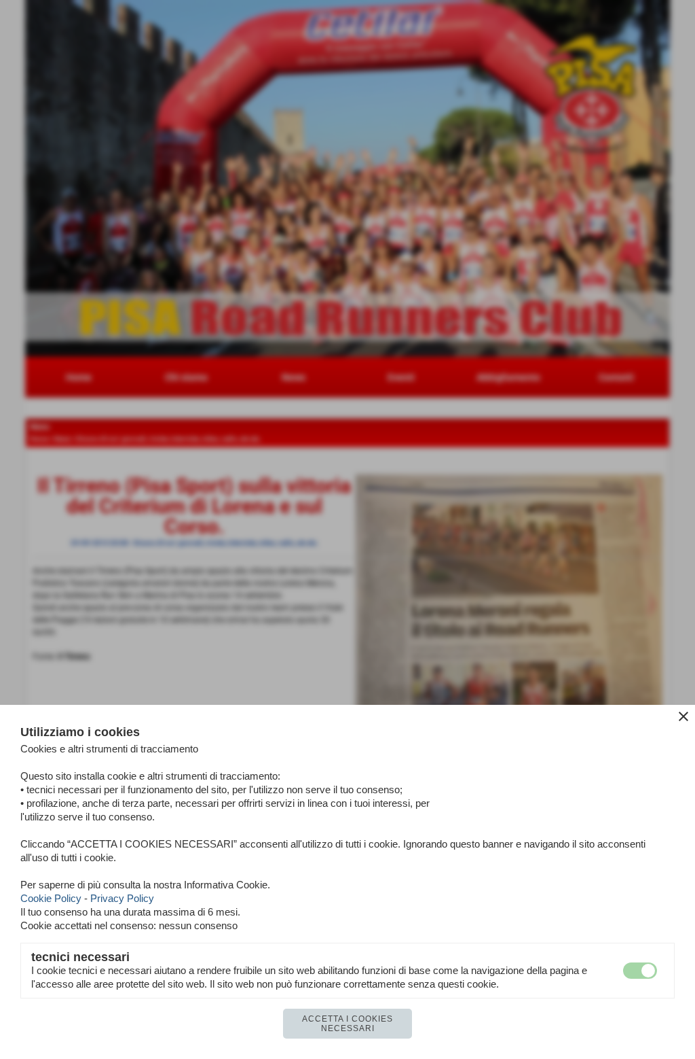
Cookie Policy (50, 898)
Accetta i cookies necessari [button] (347, 1023)
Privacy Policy (122, 898)
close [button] (683, 716)
